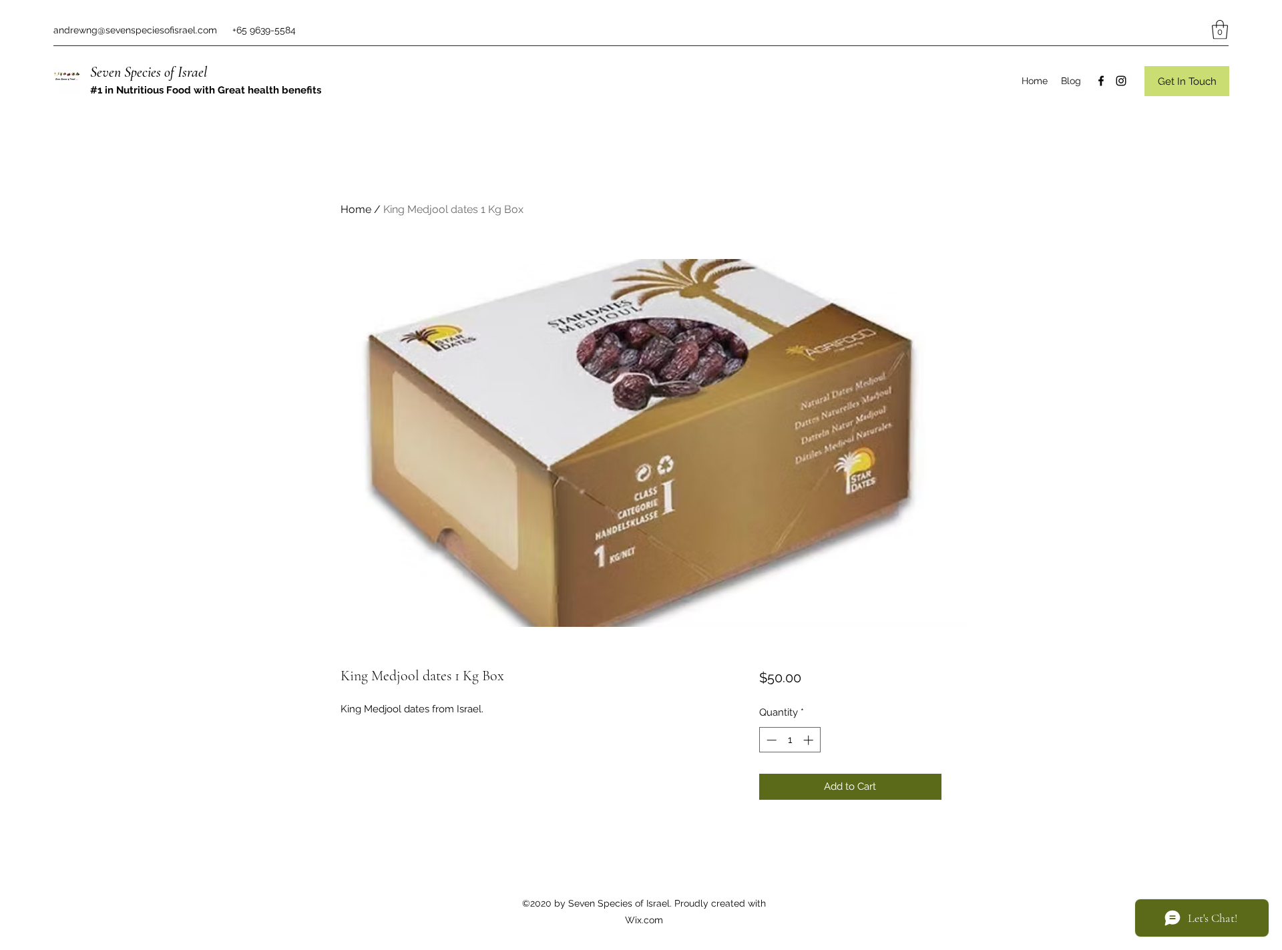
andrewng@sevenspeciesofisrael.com (135, 30)
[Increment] (810, 740)
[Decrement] (770, 740)
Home (356, 209)
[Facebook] (1101, 80)
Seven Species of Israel (148, 72)
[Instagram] (1121, 80)
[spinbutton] (790, 740)
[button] (1220, 29)
